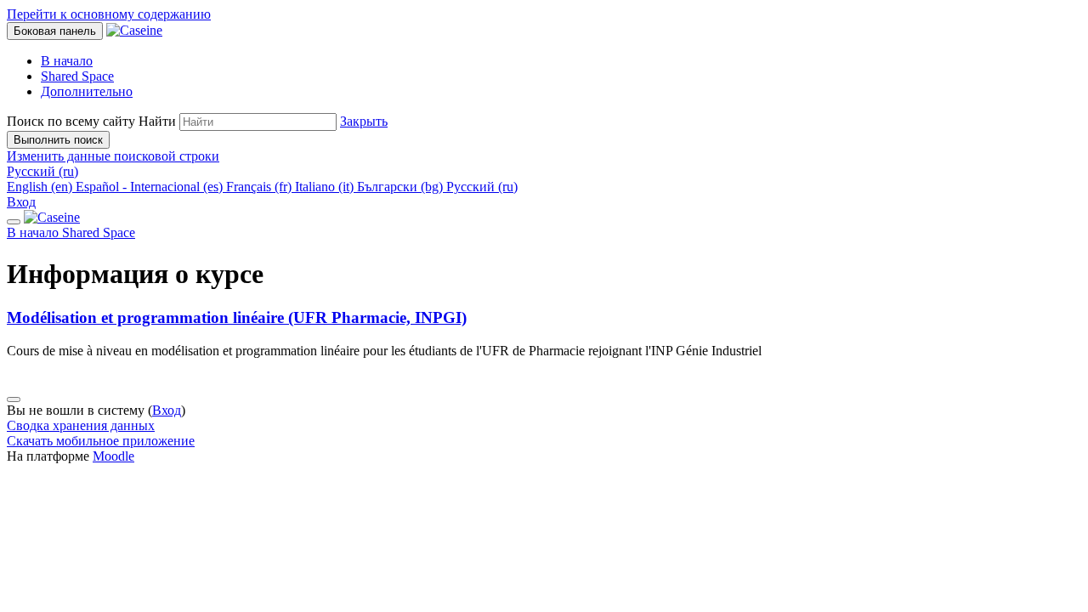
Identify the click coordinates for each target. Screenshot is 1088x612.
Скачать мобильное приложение (101, 441)
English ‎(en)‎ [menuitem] (41, 186)
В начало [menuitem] (67, 61)
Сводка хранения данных (81, 425)
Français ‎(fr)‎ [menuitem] (260, 186)
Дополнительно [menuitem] (87, 91)
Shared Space (98, 232)
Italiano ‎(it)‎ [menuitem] (326, 186)
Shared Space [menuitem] (77, 76)
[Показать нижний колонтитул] (13, 399)
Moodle (113, 456)
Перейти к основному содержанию (109, 14)
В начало (34, 232)
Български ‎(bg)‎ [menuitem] (401, 186)
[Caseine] (52, 217)
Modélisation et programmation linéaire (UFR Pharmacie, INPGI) (237, 317)
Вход (21, 202)
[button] (364, 121)
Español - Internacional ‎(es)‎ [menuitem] (151, 186)
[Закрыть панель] (13, 221)
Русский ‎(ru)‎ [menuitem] (482, 186)
